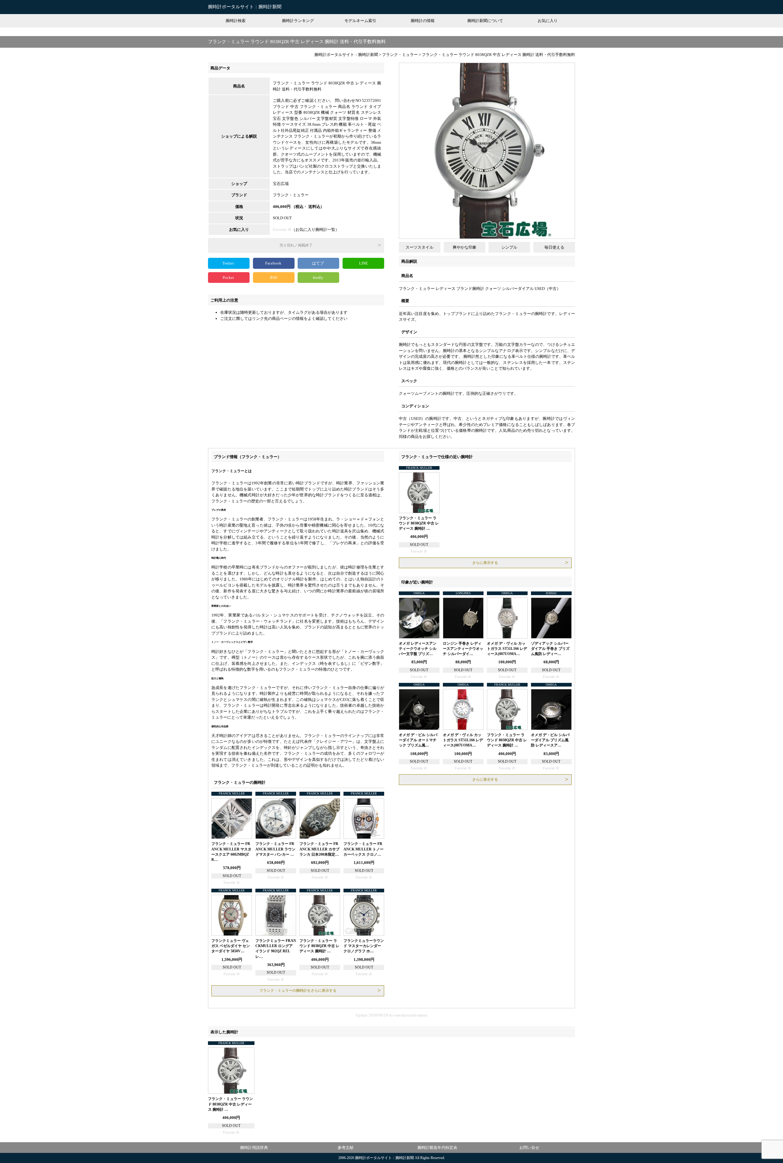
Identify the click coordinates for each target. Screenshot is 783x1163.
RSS (273, 277)
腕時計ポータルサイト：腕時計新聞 (244, 6)
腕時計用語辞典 (254, 1147)
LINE (363, 263)
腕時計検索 (236, 20)
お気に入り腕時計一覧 (315, 229)
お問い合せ (529, 1147)
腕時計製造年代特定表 (437, 1147)
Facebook (273, 263)
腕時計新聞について (485, 20)
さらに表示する (485, 563)
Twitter (228, 263)
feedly (318, 277)
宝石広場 (281, 183)
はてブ (318, 263)
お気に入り (548, 20)
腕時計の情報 (423, 20)
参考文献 (346, 1147)
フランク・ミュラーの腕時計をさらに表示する (297, 990)
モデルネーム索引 (360, 20)
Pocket (229, 277)
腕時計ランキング (298, 20)
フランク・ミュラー (291, 195)
